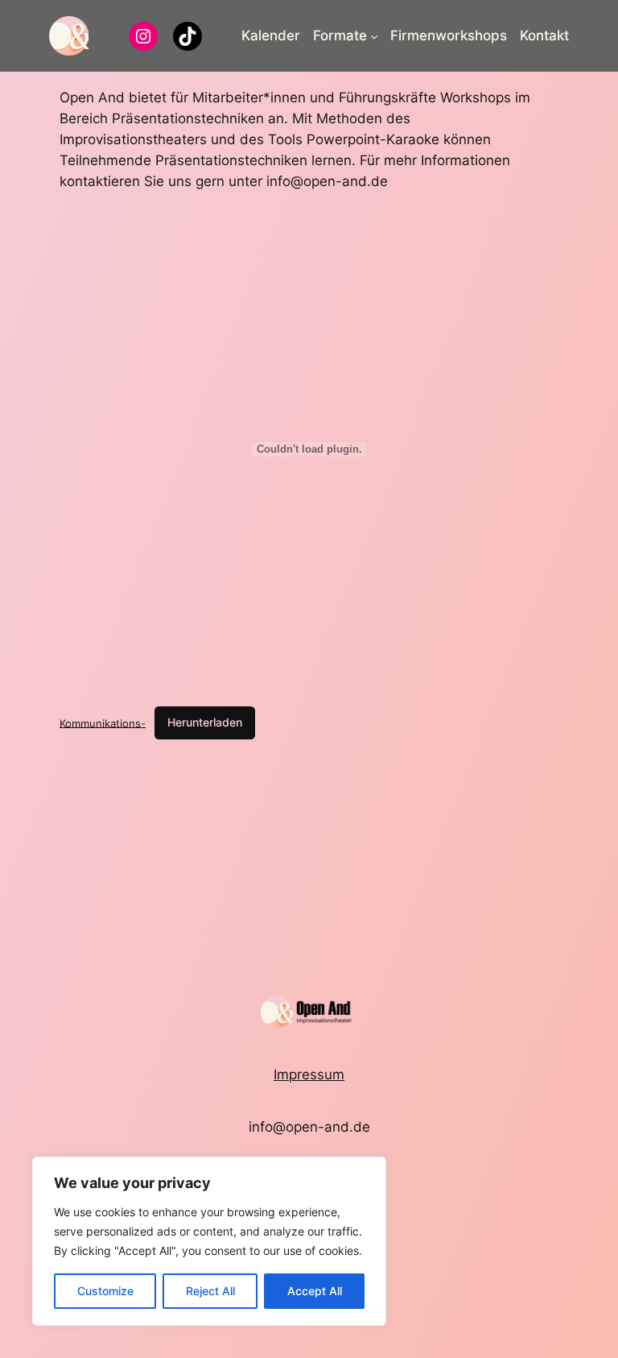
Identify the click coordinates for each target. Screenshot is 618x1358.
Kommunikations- (103, 722)
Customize (105, 1291)
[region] (209, 1241)
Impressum (309, 1074)
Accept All (314, 1291)
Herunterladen (204, 722)
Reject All (210, 1291)
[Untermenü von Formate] (374, 35)
